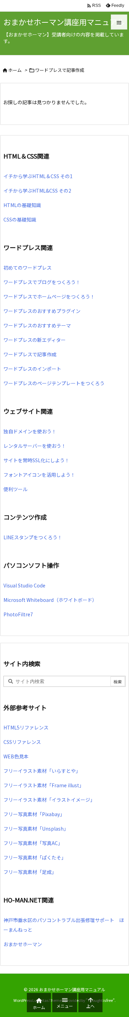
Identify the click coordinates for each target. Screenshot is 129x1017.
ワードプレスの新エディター (34, 339)
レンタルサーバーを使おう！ (34, 445)
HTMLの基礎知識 (22, 205)
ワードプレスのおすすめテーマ (37, 325)
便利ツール (15, 489)
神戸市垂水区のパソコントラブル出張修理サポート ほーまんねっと (63, 925)
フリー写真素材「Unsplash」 (35, 828)
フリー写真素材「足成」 (29, 871)
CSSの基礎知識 (19, 219)
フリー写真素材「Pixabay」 (34, 814)
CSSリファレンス (22, 741)
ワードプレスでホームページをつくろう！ (49, 296)
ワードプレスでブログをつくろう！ (41, 282)
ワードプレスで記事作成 (29, 354)
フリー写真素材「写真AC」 (33, 843)
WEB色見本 (16, 756)
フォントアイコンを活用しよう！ (39, 474)
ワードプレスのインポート (32, 368)
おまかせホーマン (22, 944)
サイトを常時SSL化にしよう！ (36, 460)
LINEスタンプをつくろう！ (32, 537)
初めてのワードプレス (27, 267)
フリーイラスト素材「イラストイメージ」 (49, 799)
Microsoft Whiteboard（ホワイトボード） (50, 599)
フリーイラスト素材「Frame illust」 (43, 785)
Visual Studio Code (24, 585)
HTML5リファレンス (26, 727)
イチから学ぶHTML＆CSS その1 (38, 176)
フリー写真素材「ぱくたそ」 (34, 857)
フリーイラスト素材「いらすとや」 (41, 770)
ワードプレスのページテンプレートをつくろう (54, 383)
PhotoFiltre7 (18, 614)
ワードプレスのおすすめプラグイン (41, 310)
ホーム (15, 70)
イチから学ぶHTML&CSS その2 (37, 190)
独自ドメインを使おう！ (29, 431)
